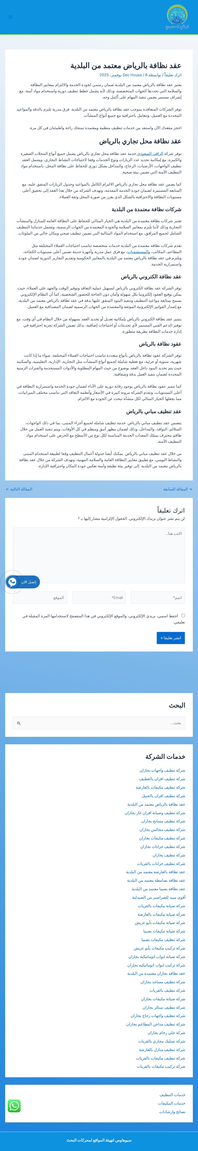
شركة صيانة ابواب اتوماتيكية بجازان (156, 956)
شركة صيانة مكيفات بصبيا (164, 931)
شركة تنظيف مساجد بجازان (163, 982)
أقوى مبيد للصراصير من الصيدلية (158, 897)
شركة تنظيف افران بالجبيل (163, 796)
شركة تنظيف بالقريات (167, 990)
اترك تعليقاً (173, 75)
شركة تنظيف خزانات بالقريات (161, 863)
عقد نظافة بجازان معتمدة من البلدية (156, 973)
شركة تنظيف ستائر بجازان (164, 1007)
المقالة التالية (19, 489)
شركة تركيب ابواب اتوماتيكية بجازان (156, 965)
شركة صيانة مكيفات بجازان (163, 999)
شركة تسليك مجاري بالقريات (161, 1041)
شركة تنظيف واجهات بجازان (162, 770)
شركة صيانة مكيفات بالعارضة (161, 914)
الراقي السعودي (149, 153)
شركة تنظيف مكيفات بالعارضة (160, 787)
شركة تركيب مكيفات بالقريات (161, 1066)
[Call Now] (12, 581)
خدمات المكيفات (171, 1103)
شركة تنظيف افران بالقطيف (162, 779)
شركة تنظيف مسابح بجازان (163, 821)
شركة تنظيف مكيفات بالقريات (160, 1058)
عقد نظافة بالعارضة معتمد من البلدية (155, 872)
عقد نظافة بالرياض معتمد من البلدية (155, 804)
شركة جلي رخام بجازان (166, 1032)
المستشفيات (137, 251)
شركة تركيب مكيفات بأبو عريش (159, 948)
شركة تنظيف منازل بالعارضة (162, 1049)
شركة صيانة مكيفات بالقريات (161, 906)
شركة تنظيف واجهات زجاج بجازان (158, 1015)
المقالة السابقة (177, 489)
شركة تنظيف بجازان (169, 855)
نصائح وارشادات (172, 1112)
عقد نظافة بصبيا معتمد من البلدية (158, 889)
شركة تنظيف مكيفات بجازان (162, 838)
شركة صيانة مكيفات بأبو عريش (160, 922)
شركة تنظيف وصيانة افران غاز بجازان (155, 813)
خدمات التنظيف (172, 1094)
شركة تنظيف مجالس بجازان (161, 829)
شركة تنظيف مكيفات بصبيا (163, 939)
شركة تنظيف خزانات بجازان (162, 846)
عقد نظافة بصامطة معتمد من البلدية (156, 880)
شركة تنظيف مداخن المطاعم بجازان (155, 1024)
